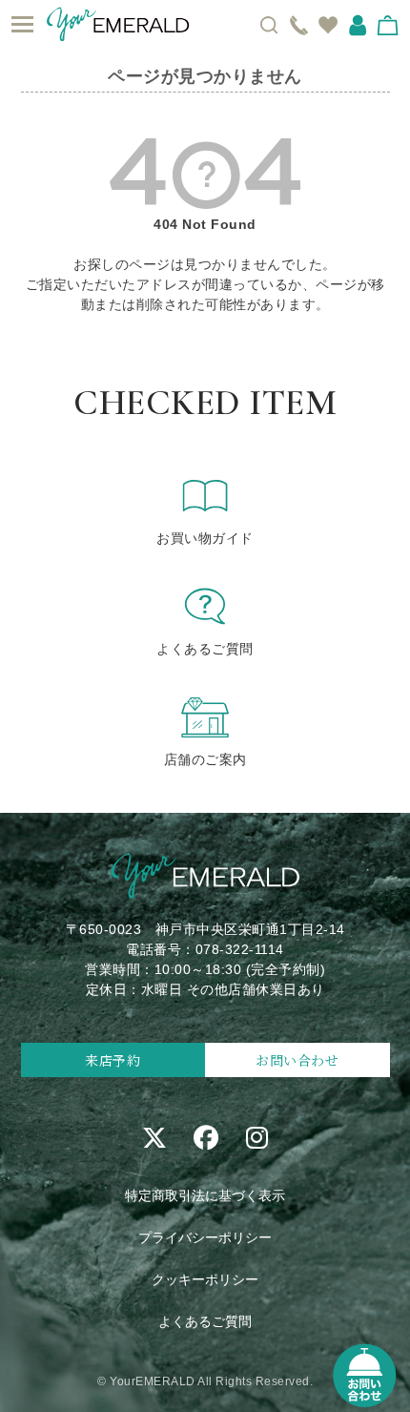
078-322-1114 (239, 949)
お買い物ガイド (205, 538)
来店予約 (112, 1059)
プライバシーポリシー (205, 1237)
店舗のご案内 (205, 759)
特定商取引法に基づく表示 (205, 1195)
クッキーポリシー (205, 1279)
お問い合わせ (297, 1059)
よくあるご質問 (205, 648)
